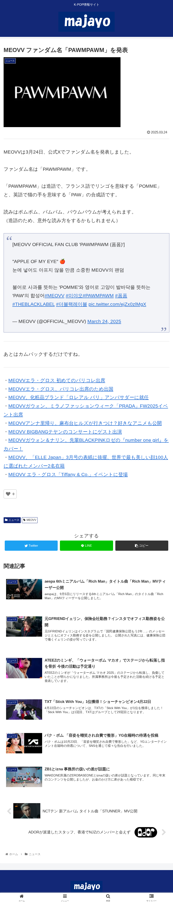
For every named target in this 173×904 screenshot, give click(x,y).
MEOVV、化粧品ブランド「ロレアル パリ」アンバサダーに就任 (78, 397)
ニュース (14, 520)
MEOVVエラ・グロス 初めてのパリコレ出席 (56, 380)
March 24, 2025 (104, 321)
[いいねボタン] (8, 494)
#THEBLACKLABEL (33, 304)
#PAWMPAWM (98, 295)
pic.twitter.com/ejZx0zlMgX (117, 304)
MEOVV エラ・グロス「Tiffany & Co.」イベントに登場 (68, 474)
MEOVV (31, 520)
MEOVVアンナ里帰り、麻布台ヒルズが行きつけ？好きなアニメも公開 (85, 423)
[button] (160, 572)
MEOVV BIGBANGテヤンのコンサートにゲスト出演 (65, 431)
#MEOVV (54, 295)
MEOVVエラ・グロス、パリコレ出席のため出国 (60, 388)
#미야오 (74, 295)
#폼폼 (121, 295)
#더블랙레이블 (71, 304)
